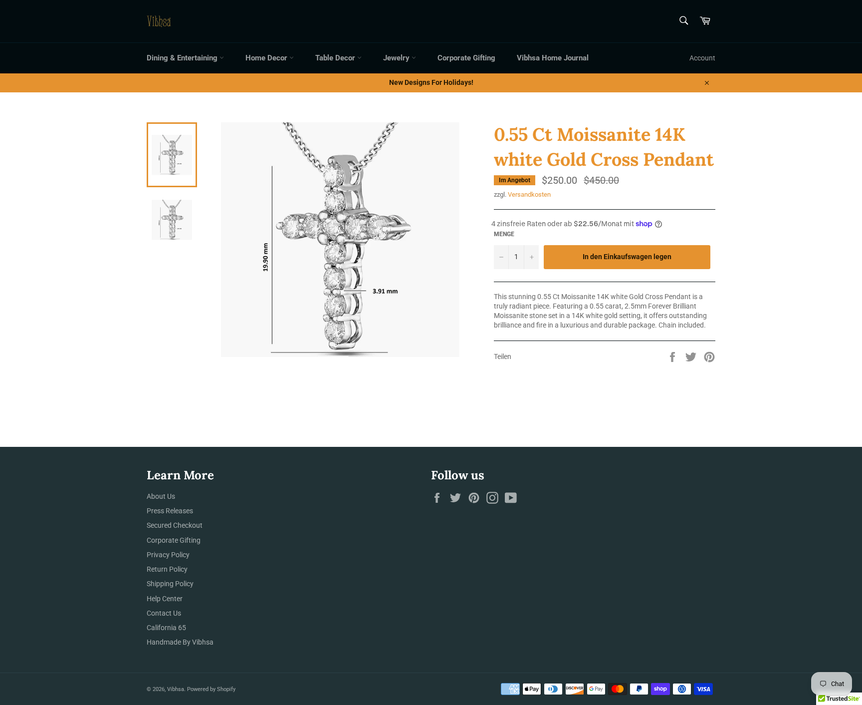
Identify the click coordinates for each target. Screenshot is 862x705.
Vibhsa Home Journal (553, 57)
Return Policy (167, 569)
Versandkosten (529, 194)
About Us (161, 496)
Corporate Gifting (466, 57)
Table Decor (336, 57)
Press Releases (170, 511)
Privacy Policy (168, 555)
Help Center (165, 599)
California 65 (166, 628)
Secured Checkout (175, 525)
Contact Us (164, 613)
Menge (504, 234)
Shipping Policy (170, 584)
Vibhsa (175, 689)
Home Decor (267, 57)
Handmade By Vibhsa (180, 642)
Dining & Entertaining (183, 57)
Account (702, 58)
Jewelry (397, 57)
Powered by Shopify (211, 689)
